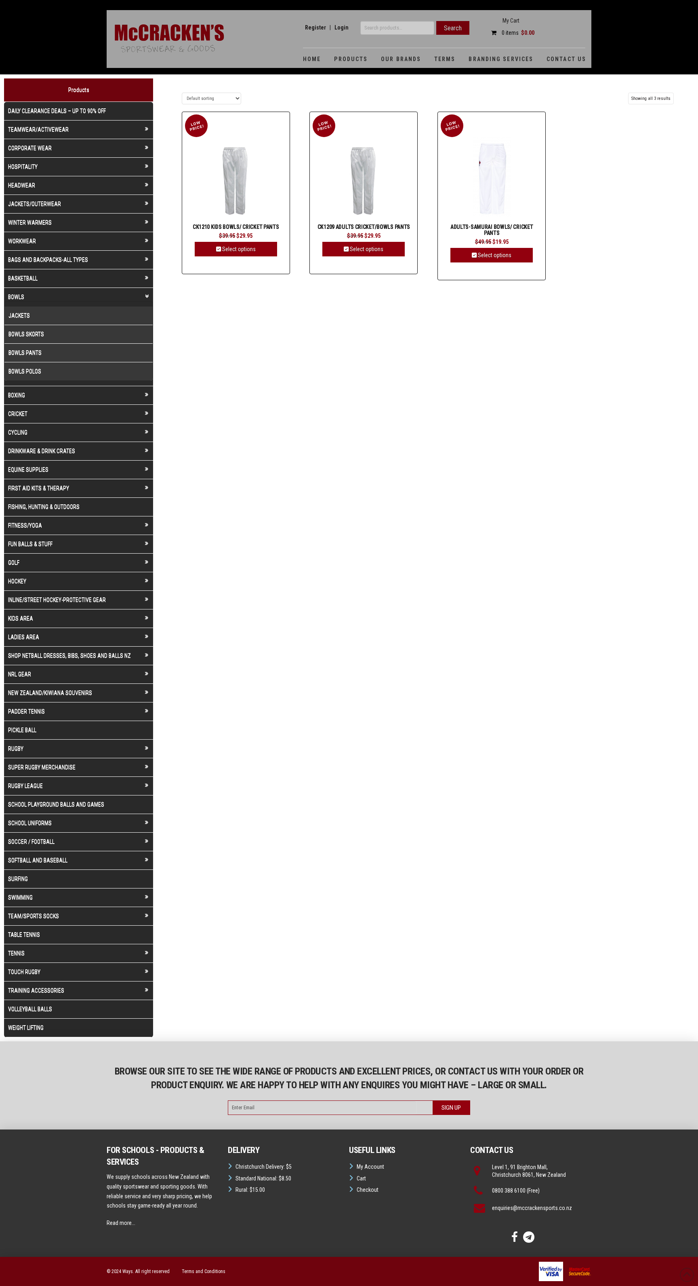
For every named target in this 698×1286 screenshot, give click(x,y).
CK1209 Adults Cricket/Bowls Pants (363, 227)
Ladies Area (23, 637)
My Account (370, 1166)
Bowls (16, 297)
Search (453, 28)
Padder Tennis (26, 711)
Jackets (19, 315)
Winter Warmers (30, 222)
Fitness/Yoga (25, 525)
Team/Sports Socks (33, 916)
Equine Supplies (28, 469)
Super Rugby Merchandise (42, 767)
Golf (13, 562)
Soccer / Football (31, 841)
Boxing (16, 395)
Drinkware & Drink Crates (41, 451)
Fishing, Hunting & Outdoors (44, 506)
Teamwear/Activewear (38, 129)
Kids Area (20, 618)
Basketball (23, 278)
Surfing (18, 879)
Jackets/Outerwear (34, 204)
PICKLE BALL (22, 730)
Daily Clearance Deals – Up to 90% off (57, 111)
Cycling (17, 432)
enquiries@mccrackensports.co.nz (532, 1208)
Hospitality (23, 166)
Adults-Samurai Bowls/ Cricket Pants (491, 230)
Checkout (367, 1190)
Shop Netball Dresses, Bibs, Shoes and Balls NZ (69, 655)
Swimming (20, 897)
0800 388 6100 (509, 1190)
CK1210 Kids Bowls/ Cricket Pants (236, 227)
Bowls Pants (25, 352)
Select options (238, 249)
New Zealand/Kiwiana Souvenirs (50, 693)
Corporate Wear (30, 148)
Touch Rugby (24, 972)
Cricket (17, 413)
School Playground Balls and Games (56, 804)
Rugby (15, 748)
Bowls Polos (24, 371)
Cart (361, 1178)
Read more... (121, 1223)
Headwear (21, 185)
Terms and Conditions (203, 1271)
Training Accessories (36, 990)
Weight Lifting (26, 1027)
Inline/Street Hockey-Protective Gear (57, 599)
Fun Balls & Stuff (30, 544)
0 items (517, 33)
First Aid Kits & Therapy (38, 488)
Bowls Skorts (26, 334)
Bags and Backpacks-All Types (48, 259)
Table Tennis (24, 934)
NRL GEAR (19, 674)
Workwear (22, 241)
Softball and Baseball (37, 860)
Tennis (16, 953)
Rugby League (25, 786)
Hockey (17, 581)
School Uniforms (30, 823)
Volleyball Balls (30, 1009)
